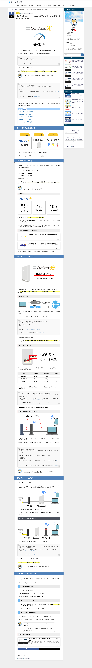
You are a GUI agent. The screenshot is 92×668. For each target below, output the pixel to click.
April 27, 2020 (37, 96)
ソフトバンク (30, 13)
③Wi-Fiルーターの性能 (25, 119)
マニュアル (65, 5)
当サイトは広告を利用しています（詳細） (25, 5)
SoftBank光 (23, 13)
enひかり (68, 137)
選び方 (59, 5)
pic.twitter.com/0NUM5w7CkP (37, 399)
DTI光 (75, 141)
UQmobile (73, 130)
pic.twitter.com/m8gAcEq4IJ (33, 329)
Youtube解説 (38, 5)
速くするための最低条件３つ (26, 111)
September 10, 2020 (45, 402)
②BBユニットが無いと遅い (26, 116)
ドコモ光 (78, 137)
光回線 (54, 5)
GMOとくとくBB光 (74, 132)
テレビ (73, 146)
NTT (67, 132)
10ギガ (73, 137)
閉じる (24, 109)
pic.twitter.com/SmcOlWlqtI (45, 59)
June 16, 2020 (55, 465)
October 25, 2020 (35, 63)
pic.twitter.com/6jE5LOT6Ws (29, 550)
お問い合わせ (72, 5)
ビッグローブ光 (75, 134)
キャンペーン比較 (47, 5)
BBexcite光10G (69, 141)
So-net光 (67, 146)
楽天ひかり (74, 139)
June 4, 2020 (41, 332)
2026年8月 (80, 139)
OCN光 (67, 130)
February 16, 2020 (35, 554)
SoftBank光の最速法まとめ (26, 122)
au (78, 130)
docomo (67, 139)
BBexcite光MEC (69, 127)
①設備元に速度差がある (25, 114)
